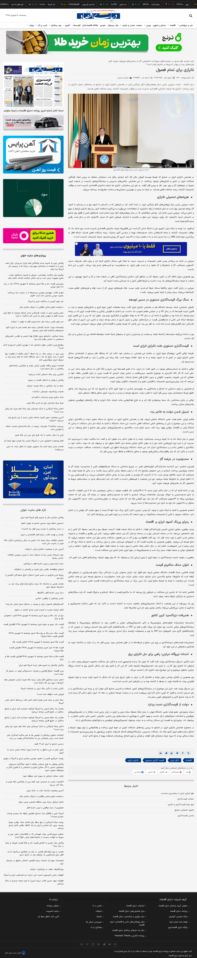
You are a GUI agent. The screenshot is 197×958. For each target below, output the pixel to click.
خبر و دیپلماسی (186, 25)
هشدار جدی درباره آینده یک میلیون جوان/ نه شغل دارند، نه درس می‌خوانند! (35, 448)
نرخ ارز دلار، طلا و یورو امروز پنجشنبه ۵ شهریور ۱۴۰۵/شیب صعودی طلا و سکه (34, 617)
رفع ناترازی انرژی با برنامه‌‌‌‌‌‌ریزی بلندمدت (177, 793)
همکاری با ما (96, 927)
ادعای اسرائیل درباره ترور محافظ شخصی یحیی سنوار (41, 802)
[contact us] (87, 944)
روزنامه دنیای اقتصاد (178, 911)
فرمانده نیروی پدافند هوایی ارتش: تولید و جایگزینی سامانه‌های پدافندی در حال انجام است (36, 367)
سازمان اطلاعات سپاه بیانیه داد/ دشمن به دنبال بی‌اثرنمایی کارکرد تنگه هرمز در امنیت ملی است (34, 542)
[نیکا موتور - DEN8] (33, 122)
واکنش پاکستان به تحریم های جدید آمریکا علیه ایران (41, 665)
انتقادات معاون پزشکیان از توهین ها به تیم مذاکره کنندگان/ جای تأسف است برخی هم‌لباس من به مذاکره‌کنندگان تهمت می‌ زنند (35, 737)
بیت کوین (103, 4)
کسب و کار (42, 25)
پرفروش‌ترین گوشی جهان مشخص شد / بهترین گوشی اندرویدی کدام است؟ (33, 346)
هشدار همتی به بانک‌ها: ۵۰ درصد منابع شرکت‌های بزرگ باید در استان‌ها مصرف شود (36, 585)
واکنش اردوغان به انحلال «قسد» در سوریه (46, 380)
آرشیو (67, 25)
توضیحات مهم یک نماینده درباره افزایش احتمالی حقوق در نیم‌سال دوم (35, 862)
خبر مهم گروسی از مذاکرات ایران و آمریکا (46, 301)
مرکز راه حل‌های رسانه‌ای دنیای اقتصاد (128, 930)
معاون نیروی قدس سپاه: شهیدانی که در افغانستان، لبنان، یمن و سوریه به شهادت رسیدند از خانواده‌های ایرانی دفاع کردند (36, 836)
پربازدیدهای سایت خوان (33, 255)
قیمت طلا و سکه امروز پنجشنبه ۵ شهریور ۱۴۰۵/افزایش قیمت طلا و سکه (34, 658)
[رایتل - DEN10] (33, 235)
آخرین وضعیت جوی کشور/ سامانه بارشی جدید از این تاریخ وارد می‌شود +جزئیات (36, 419)
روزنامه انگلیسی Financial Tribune (130, 935)
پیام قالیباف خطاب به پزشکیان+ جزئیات (47, 869)
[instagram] (115, 944)
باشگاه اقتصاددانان (90, 25)
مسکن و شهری (159, 25)
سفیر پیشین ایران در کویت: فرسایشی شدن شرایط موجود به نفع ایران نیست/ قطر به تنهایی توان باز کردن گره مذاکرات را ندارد (33, 314)
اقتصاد (172, 25)
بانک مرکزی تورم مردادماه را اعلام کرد (47, 397)
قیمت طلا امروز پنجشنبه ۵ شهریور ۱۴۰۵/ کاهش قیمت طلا (38, 642)
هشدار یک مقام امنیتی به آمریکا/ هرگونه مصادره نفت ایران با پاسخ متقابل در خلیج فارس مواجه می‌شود (34, 710)
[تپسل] (76, 243)
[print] (160, 753)
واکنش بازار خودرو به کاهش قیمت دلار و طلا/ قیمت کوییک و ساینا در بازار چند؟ (34, 844)
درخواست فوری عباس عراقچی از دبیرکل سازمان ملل (42, 307)
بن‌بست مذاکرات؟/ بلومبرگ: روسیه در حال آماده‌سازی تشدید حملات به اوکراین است (35, 428)
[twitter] (177, 753)
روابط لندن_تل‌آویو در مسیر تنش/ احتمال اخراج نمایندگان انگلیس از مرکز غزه (34, 577)
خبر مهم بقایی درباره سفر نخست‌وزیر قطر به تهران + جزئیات (37, 321)
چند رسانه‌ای (55, 25)
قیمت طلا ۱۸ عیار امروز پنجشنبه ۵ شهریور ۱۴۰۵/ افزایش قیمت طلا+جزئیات (36, 649)
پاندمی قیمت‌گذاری (186, 815)
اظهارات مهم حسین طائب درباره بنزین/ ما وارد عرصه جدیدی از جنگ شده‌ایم (34, 882)
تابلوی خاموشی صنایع (184, 810)
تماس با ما (97, 905)
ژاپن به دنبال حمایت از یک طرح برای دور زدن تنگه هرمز (39, 435)
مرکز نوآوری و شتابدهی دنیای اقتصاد (129, 916)
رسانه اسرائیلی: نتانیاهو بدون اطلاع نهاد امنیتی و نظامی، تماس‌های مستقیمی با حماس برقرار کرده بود (34, 338)
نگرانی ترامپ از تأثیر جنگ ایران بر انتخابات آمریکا (42, 688)
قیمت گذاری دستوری (154, 760)
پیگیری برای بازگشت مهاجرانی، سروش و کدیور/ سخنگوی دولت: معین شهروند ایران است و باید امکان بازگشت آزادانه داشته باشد (36, 277)
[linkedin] (171, 753)
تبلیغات (99, 911)
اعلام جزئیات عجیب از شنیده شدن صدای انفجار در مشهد (39, 609)
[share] (93, 944)
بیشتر (31, 25)
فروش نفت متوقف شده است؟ (50, 694)
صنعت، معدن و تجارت (131, 25)
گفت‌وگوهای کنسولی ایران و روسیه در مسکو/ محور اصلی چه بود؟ (34, 604)
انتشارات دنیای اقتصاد (135, 905)
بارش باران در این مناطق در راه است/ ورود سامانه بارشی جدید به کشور (35, 751)
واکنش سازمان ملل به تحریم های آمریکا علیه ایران (42, 517)
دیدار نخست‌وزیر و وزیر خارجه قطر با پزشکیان (44, 563)
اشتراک (99, 916)
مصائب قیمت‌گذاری (185, 799)
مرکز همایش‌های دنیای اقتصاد (132, 911)
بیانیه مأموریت (52, 911)
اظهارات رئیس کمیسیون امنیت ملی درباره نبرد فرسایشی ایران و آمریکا (34, 875)
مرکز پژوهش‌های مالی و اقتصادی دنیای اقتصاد (127, 923)
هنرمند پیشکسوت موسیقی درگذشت (48, 391)
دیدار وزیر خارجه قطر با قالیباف (50, 592)
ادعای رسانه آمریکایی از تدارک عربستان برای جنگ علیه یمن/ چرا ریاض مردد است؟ (34, 410)
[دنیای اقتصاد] (98, 16)
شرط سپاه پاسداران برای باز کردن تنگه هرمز (45, 403)
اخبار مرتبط (131, 786)
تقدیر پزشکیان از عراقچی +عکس (49, 598)
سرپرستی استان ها (94, 922)
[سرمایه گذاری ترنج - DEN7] (98, 42)
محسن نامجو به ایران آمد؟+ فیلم (49, 744)
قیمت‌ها (76, 25)
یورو (167, 4)
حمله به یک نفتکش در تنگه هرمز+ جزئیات (45, 385)
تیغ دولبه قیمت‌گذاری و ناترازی (181, 804)
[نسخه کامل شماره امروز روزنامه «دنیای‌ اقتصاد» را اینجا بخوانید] (33, 85)
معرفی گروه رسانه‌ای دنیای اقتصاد (172, 905)
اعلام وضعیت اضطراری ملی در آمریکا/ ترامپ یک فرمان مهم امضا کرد (34, 440)
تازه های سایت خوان (33, 510)
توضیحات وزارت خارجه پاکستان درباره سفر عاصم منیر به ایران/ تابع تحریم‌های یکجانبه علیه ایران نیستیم (35, 329)
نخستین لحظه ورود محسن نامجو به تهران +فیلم (42, 523)
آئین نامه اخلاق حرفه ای (48, 916)
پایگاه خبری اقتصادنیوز (177, 927)
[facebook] (182, 753)
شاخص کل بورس (68, 4)
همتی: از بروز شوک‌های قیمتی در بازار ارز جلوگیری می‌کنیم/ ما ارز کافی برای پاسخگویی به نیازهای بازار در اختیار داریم (36, 853)
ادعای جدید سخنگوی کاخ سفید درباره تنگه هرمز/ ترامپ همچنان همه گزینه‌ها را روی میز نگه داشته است (34, 681)
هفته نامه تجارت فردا (178, 922)
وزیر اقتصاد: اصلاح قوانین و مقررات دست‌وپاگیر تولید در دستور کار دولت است (35, 672)
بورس (148, 25)
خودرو (103, 25)
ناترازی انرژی (133, 760)
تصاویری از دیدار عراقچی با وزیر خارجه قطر (45, 807)
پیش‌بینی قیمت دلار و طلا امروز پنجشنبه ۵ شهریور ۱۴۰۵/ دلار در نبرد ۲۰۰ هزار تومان (34, 285)
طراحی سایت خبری (15, 953)
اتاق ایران (174, 760)
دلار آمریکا (31, 4)
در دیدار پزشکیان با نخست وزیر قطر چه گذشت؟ (42, 529)
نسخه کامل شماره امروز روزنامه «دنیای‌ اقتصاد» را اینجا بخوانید (34, 111)
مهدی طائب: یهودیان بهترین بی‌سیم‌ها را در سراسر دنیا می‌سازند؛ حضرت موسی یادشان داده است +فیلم (35, 294)
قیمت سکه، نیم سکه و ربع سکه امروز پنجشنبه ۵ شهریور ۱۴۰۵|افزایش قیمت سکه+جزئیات (36, 635)
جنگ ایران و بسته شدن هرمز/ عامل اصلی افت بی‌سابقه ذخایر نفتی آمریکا (34, 702)
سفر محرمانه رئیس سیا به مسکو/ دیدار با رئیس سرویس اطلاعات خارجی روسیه (36, 556)
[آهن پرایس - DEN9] (33, 155)
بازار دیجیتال (113, 25)
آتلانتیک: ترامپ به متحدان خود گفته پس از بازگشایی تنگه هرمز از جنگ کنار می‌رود (35, 783)
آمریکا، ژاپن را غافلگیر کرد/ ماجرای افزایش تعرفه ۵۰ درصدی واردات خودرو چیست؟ (35, 815)
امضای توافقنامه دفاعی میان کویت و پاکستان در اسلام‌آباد (39, 569)
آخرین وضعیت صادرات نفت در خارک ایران (45, 790)
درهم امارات (135, 4)
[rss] (98, 944)
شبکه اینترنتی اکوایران (178, 916)
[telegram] (166, 753)
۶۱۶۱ (183, 77)
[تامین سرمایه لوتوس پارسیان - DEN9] (33, 198)
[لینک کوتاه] (188, 753)
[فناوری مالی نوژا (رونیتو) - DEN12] (33, 479)
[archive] (82, 944)
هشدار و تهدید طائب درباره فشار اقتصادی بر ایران (42, 534)
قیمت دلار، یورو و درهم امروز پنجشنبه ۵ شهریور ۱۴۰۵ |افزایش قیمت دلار (33, 626)
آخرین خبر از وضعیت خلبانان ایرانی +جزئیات (44, 549)
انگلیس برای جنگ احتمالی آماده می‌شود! (46, 374)
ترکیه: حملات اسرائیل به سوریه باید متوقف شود (43, 776)
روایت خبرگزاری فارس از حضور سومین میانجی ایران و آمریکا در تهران (33, 758)
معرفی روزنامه (53, 905)
